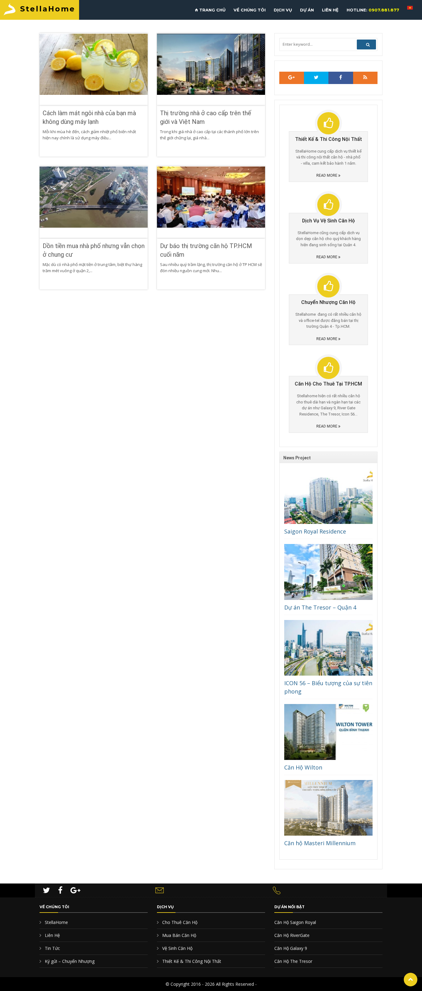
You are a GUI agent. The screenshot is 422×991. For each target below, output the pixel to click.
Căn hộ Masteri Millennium (320, 843)
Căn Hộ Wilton (303, 767)
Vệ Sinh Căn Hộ (176, 948)
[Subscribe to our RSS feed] (291, 78)
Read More (327, 175)
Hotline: (373, 9)
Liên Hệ (330, 9)
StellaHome (47, 8)
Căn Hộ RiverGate (292, 935)
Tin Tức (52, 948)
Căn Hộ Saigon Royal (295, 922)
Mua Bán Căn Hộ (178, 935)
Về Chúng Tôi (250, 9)
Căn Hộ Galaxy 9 (290, 948)
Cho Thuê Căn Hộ (179, 922)
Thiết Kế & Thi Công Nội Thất (191, 961)
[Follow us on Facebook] (340, 78)
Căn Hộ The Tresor (293, 961)
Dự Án (307, 9)
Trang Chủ (212, 9)
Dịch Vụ (283, 9)
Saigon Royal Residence (315, 531)
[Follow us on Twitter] (316, 78)
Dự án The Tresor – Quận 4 (320, 607)
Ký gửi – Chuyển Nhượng (69, 961)
